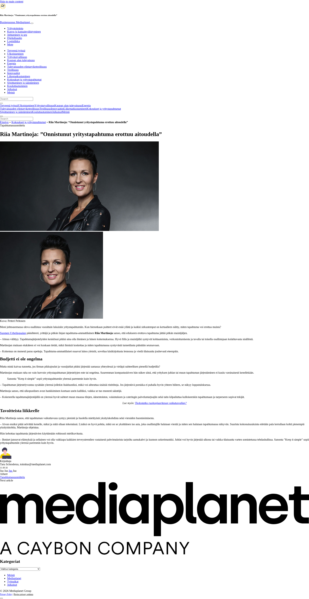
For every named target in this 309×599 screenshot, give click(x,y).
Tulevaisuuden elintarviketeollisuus (27, 66)
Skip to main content (11, 1)
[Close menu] (1, 116)
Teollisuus (13, 69)
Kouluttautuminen (17, 86)
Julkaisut (12, 89)
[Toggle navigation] (32, 23)
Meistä (11, 92)
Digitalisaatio (14, 38)
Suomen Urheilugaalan (13, 333)
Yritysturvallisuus (17, 57)
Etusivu (4, 122)
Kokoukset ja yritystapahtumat (24, 79)
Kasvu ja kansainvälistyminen (24, 31)
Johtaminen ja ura (17, 34)
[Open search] (1, 103)
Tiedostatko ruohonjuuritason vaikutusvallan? (161, 403)
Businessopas (15, 22)
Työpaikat (12, 581)
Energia (11, 63)
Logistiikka (13, 41)
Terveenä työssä (16, 50)
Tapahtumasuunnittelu (12, 477)
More (10, 44)
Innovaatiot (13, 73)
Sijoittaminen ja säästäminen (23, 82)
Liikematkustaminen (18, 76)
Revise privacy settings (23, 594)
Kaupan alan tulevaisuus (21, 60)
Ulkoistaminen (15, 53)
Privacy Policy (6, 594)
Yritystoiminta (15, 28)
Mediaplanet (14, 578)
